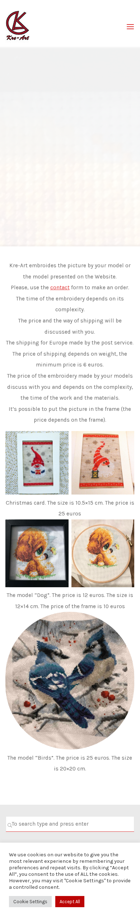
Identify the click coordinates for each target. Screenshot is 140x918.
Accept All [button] (70, 901)
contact (60, 287)
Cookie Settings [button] (30, 901)
